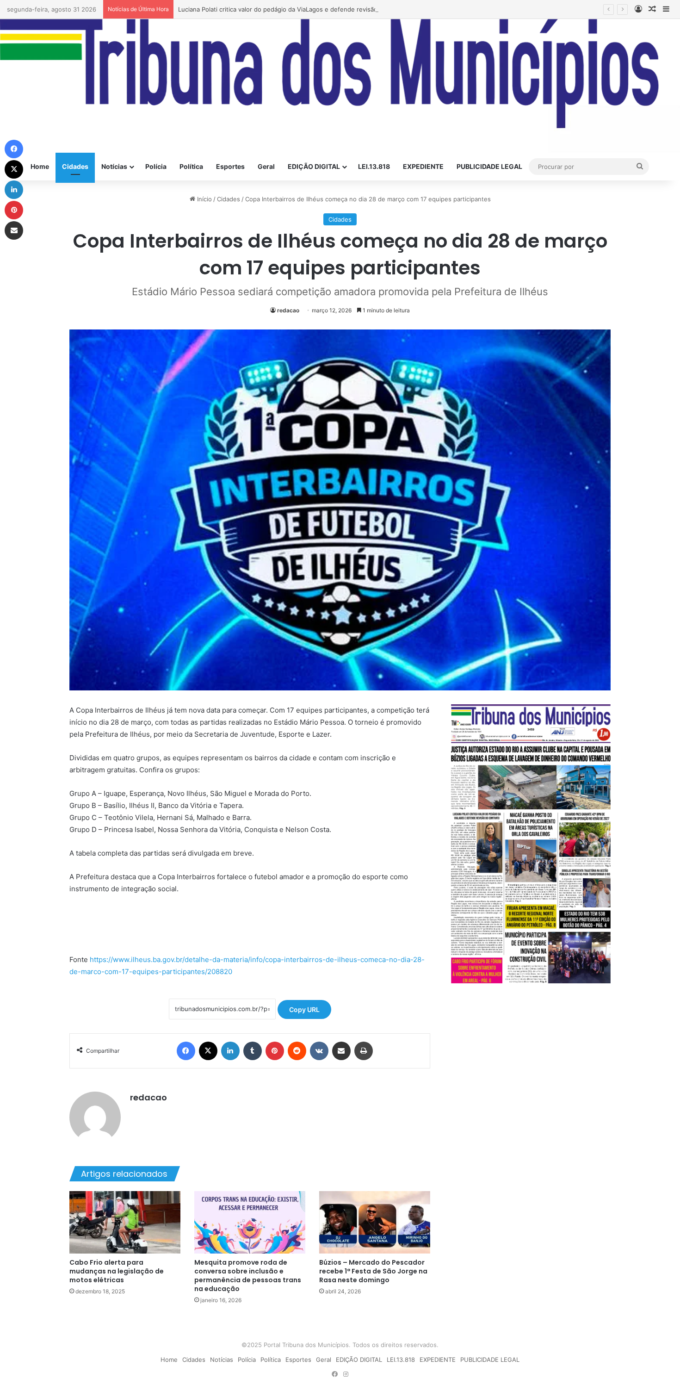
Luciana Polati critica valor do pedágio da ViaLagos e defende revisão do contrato (295, 9)
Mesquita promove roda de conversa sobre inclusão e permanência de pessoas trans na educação (247, 1275)
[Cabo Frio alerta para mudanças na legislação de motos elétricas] (124, 1222)
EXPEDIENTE (423, 166)
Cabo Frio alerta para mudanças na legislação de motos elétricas (116, 1271)
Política (191, 166)
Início (203, 199)
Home (40, 166)
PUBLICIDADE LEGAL (489, 166)
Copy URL (304, 1009)
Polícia (156, 166)
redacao (288, 310)
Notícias (114, 166)
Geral (266, 166)
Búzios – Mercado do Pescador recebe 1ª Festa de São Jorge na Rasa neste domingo (373, 1271)
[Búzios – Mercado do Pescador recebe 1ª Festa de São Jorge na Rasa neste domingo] (374, 1222)
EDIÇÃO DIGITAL (314, 166)
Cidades (75, 166)
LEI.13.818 (374, 166)
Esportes (230, 166)
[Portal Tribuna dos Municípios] (340, 86)
